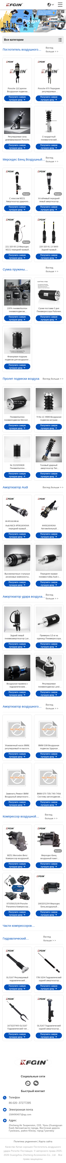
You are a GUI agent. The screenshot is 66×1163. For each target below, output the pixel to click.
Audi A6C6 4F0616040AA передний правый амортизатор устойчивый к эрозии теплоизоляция (17, 527)
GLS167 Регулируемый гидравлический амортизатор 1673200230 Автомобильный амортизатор (17, 979)
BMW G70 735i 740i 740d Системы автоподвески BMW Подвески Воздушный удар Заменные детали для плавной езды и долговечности (49, 795)
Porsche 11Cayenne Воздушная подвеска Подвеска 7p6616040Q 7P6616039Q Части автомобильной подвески (17, 90)
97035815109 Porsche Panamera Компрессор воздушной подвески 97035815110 (17, 905)
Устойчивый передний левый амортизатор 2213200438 (49, 200)
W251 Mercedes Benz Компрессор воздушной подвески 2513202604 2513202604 (17, 857)
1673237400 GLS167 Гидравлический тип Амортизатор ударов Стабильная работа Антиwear (17, 1027)
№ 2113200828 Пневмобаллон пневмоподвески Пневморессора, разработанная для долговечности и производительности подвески (17, 467)
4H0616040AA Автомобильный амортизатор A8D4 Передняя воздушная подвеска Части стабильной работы (48, 527)
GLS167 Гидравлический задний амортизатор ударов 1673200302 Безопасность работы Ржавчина (49, 1027)
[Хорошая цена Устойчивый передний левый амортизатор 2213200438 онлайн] (49, 182)
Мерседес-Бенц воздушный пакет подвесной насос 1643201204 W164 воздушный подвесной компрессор (49, 857)
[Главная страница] (33, 1066)
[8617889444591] (28, 1083)
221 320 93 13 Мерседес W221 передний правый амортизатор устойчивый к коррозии (17, 248)
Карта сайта (45, 1141)
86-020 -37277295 (20, 1102)
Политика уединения (25, 1141)
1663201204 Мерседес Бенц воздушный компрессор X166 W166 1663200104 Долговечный (48, 905)
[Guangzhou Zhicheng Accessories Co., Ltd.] (14, 5)
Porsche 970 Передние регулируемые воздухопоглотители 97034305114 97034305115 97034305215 (49, 90)
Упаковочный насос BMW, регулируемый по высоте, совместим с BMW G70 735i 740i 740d (17, 747)
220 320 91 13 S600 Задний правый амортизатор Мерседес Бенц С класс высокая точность (48, 248)
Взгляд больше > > (53, 378)
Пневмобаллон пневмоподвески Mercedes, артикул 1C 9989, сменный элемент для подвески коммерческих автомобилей (17, 419)
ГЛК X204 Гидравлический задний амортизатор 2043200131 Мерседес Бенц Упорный (48, 979)
